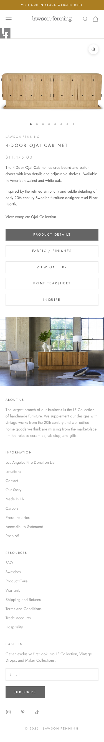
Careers (12, 508)
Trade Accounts (18, 618)
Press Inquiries (18, 517)
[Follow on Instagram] (8, 712)
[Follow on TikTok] (37, 712)
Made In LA (15, 499)
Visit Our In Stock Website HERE (52, 5)
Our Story (13, 490)
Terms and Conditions (24, 608)
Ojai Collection (43, 217)
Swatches (13, 572)
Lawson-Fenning (23, 136)
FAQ (9, 562)
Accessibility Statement (24, 526)
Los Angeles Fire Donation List (30, 462)
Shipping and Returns (23, 599)
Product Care (16, 581)
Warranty (13, 590)
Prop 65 (12, 536)
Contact (12, 480)
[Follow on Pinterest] (23, 712)
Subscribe (25, 692)
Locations (13, 471)
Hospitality (14, 627)
